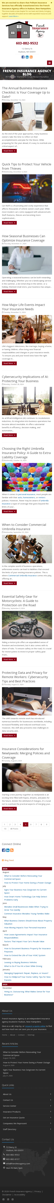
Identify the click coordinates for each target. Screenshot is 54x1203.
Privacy (37, 1191)
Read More (9, 151)
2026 (5, 868)
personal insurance (26, 494)
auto (20, 497)
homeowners (29, 497)
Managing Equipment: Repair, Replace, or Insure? (26, 973)
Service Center (9, 1106)
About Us (7, 1094)
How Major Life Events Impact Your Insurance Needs (23, 307)
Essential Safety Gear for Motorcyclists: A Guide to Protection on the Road (20, 600)
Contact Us (8, 1100)
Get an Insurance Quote (14, 1117)
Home (4, 1035)
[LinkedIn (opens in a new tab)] (27, 57)
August (6, 872)
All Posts (14, 828)
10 (5, 828)
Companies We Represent (15, 1123)
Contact (21, 1035)
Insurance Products (12, 1111)
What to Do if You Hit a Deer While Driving (23, 966)
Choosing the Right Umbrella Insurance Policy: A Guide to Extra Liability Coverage (26, 452)
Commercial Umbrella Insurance (22, 575)
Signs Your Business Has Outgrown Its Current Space (24, 1072)
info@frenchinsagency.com (18, 1163)
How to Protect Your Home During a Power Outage (27, 882)
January (6, 969)
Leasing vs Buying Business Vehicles (20, 962)
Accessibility (19, 1194)
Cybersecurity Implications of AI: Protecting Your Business (25, 379)
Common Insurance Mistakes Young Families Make (26, 913)
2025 (5, 984)
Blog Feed (9, 860)
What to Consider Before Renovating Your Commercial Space (22, 1055)
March (5, 945)
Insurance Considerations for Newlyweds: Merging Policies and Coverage (26, 753)
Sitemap (31, 1035)
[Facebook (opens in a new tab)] (23, 57)
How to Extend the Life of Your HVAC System (24, 955)
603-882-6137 (13, 1159)
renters (42, 497)
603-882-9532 (13, 1154)
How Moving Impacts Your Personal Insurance (25, 927)
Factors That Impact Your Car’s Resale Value (24, 941)
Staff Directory (9, 1129)
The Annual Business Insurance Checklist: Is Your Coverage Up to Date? (26, 92)
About (12, 1035)
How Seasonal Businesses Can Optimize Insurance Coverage (23, 238)
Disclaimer (7, 1194)
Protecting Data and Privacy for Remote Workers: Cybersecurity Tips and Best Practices (25, 676)
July (4, 886)
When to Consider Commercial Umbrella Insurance (24, 526)
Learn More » (13, 16)
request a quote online (35, 1026)
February (7, 958)
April (5, 931)
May (5, 917)
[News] (31, 57)
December (7, 988)
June (5, 903)
